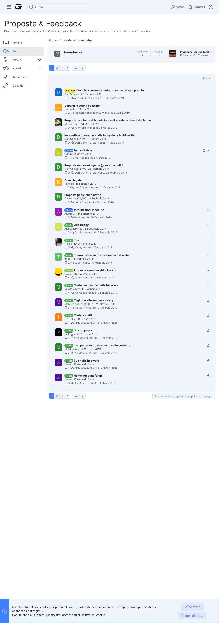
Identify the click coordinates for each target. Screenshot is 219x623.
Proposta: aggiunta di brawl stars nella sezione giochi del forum (107, 120)
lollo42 (68, 154)
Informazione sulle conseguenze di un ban (102, 255)
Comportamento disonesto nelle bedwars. (102, 345)
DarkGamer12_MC (75, 138)
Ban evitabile (83, 150)
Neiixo (68, 243)
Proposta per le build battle (82, 195)
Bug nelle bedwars (86, 360)
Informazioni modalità (89, 210)
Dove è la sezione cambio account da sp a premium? (112, 90)
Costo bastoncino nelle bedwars (96, 285)
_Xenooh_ (70, 109)
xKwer (68, 364)
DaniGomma (71, 94)
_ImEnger (69, 334)
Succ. (77, 68)
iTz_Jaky (69, 319)
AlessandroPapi (73, 228)
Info (76, 240)
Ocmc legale (73, 180)
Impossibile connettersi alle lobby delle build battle (99, 135)
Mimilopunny (72, 288)
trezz (67, 258)
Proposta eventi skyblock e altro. (96, 270)
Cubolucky (81, 225)
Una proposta (83, 330)
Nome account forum (88, 375)
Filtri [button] (205, 78)
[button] (9, 7)
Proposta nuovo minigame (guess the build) (94, 165)
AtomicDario (71, 124)
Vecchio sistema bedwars (82, 105)
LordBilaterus (82, 187)
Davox (68, 273)
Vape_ (77, 217)
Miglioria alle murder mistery (93, 300)
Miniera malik (83, 315)
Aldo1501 (69, 213)
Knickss (69, 183)
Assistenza (73, 52)
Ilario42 (78, 202)
